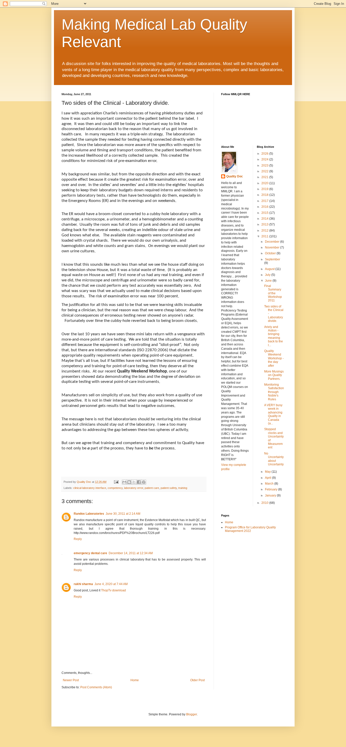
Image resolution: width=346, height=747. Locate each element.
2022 (265, 171)
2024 (265, 159)
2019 (265, 189)
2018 (265, 195)
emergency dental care (90, 553)
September (272, 259)
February (271, 489)
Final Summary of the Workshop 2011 (273, 293)
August (270, 269)
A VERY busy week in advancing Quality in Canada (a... (273, 414)
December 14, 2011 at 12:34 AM (131, 553)
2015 (265, 213)
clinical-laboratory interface (89, 487)
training (182, 487)
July (268, 275)
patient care (152, 487)
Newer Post (71, 680)
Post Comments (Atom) (96, 687)
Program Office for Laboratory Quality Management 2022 (250, 529)
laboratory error (133, 487)
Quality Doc (234, 176)
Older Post (197, 680)
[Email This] (124, 482)
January (271, 495)
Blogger (191, 714)
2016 (265, 207)
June (269, 280)
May (268, 471)
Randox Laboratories (89, 513)
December (272, 241)
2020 (265, 183)
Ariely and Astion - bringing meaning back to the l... (273, 336)
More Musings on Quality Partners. (274, 375)
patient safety (169, 487)
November (272, 247)
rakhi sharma (83, 584)
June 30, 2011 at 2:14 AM (123, 513)
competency (115, 487)
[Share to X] (134, 482)
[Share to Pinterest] (143, 482)
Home (134, 680)
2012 (265, 230)
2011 (265, 236)
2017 (265, 201)
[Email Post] (116, 481)
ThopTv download (113, 590)
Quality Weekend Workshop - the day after (274, 358)
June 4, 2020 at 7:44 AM (111, 584)
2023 (265, 165)
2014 (265, 218)
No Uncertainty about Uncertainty (274, 459)
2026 (265, 153)
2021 (265, 177)
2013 (265, 224)
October (271, 253)
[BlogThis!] (129, 482)
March (269, 483)
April (268, 478)
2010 (265, 503)
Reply (78, 539)
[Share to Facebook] (138, 482)
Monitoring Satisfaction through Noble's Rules (274, 392)
